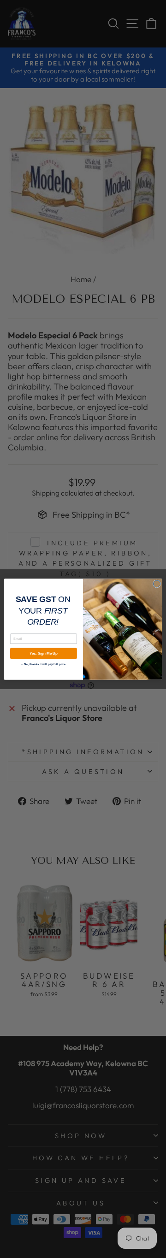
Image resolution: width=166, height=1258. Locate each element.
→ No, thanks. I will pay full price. (43, 663)
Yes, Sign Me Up (44, 653)
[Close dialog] (156, 583)
